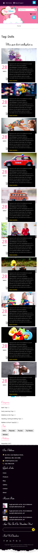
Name (16, 530)
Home (19, 26)
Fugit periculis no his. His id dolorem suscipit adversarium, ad (20, 506)
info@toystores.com (11, 461)
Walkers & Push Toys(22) (9, 422)
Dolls (4, 431)
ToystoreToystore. (18, 544)
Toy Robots (29, 431)
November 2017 (6, 443)
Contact (5, 488)
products (5, 477)
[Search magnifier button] (35, 10)
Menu (34, 17)
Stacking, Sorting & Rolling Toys (11, 419)
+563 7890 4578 (9, 463)
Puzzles (20, 431)
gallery (5, 485)
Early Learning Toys (7, 411)
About (4, 492)
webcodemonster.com (21, 546)
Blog (4, 481)
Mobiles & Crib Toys (7, 415)
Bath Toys (4, 407)
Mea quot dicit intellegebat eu (19, 44)
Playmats (11, 431)
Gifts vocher (8, 3)
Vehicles (5, 434)
